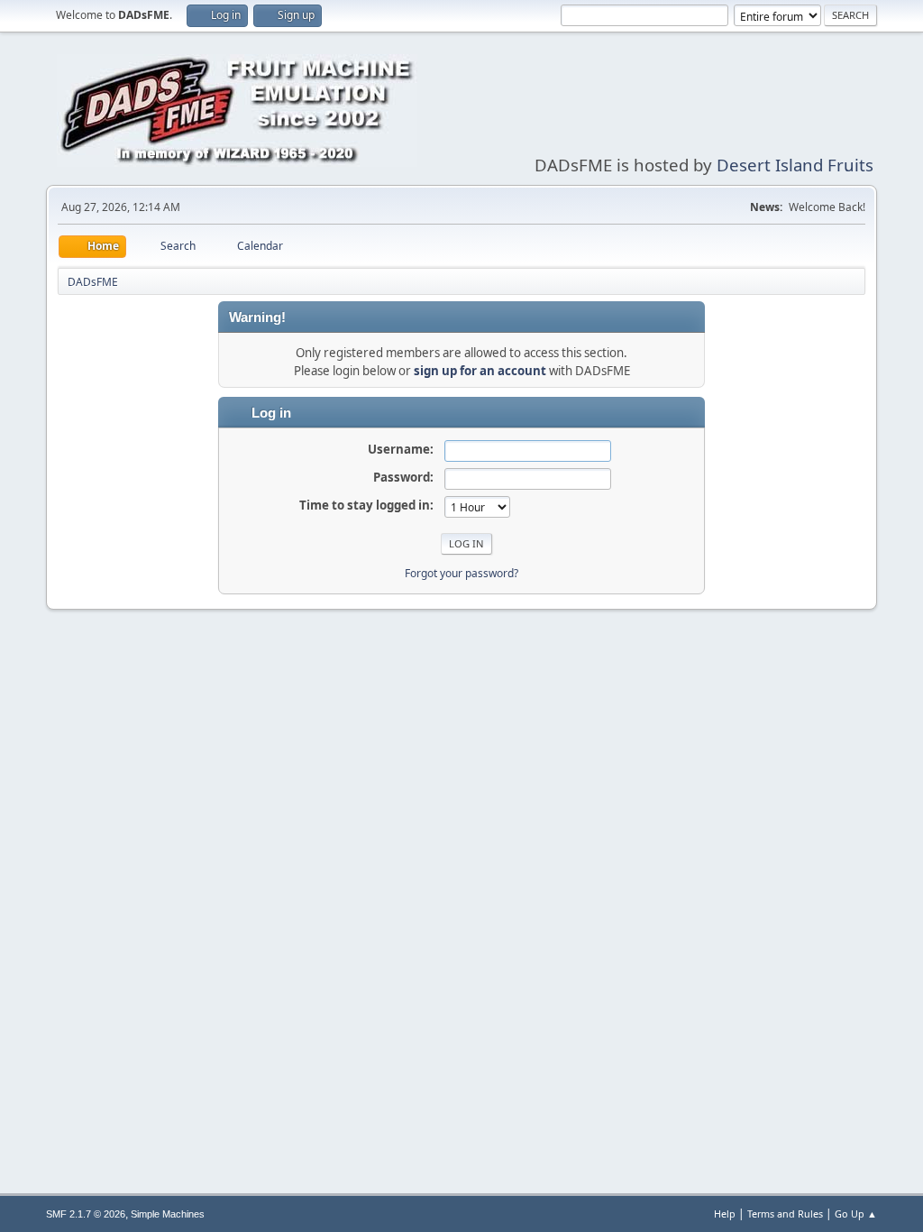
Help (725, 1213)
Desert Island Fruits (795, 164)
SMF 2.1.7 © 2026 (85, 1214)
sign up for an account (480, 371)
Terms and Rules (785, 1213)
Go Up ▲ (856, 1213)
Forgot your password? (461, 573)
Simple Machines (168, 1214)
